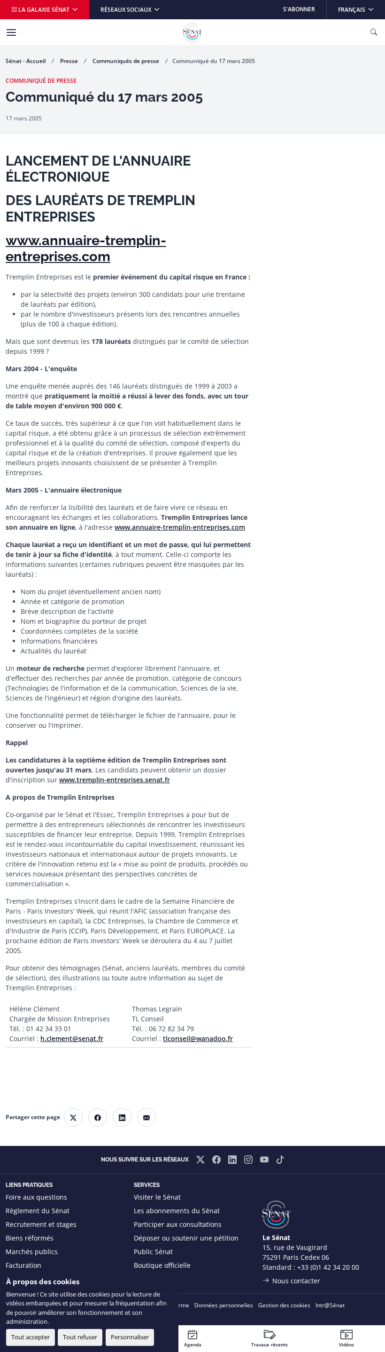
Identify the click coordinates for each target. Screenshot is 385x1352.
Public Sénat (153, 1251)
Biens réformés (30, 1237)
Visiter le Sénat (157, 1197)
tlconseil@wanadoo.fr (198, 1038)
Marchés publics (32, 1251)
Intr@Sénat (330, 1305)
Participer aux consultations (178, 1224)
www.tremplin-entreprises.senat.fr (114, 779)
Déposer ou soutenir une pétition (186, 1237)
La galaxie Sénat (44, 10)
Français (361, 9)
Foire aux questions (36, 1197)
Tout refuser (80, 1337)
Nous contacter (296, 1280)
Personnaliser (130, 1337)
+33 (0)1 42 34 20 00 (328, 1267)
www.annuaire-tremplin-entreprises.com (86, 248)
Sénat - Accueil (26, 61)
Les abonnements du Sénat (177, 1210)
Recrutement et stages (41, 1224)
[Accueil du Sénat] (192, 32)
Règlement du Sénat (37, 1210)
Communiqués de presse (125, 61)
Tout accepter (30, 1337)
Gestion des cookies (284, 1305)
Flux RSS (147, 1278)
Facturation (23, 1265)
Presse (69, 61)
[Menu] (11, 32)
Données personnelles (223, 1305)
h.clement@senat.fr (71, 1038)
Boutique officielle (162, 1265)
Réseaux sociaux (126, 10)
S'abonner (299, 9)
